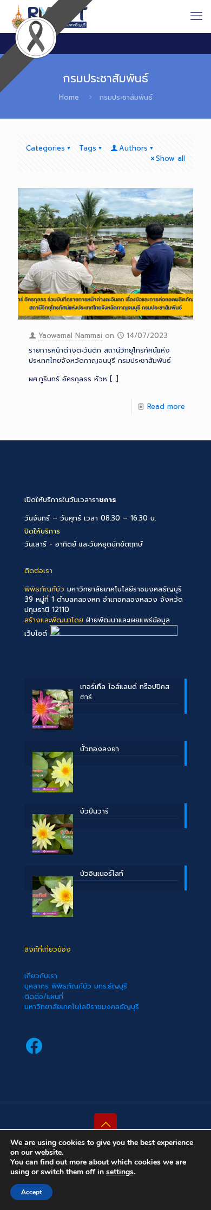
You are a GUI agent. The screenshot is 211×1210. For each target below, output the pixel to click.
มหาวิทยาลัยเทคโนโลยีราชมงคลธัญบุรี (81, 1006)
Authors (133, 148)
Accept (31, 1192)
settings (120, 1172)
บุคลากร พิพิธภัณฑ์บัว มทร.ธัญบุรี (75, 986)
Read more (166, 406)
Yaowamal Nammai (70, 335)
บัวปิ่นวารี (94, 811)
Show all (170, 158)
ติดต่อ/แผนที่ (43, 996)
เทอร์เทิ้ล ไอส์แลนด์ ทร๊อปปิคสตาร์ (124, 691)
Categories (45, 148)
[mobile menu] (196, 16)
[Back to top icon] (105, 1124)
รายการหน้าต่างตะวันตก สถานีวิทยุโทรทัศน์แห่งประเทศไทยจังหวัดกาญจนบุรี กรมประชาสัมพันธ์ (100, 355)
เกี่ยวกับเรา (40, 976)
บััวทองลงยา (99, 749)
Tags (87, 148)
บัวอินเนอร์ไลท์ (101, 873)
